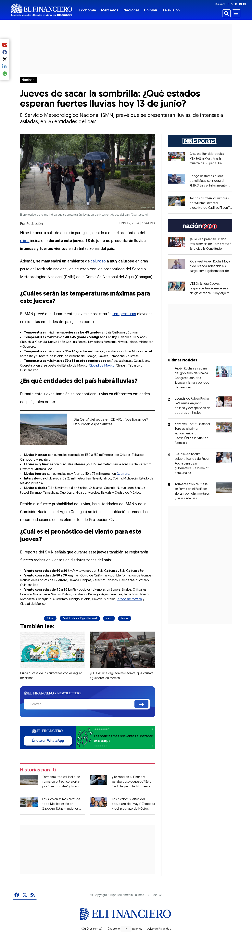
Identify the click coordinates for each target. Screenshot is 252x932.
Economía (87, 10)
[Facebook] (229, 4)
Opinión (150, 10)
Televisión (171, 10)
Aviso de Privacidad (159, 929)
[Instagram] (237, 4)
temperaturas (124, 313)
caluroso (98, 261)
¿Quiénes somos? (91, 929)
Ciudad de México (102, 365)
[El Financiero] (41, 10)
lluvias (124, 618)
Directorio (114, 929)
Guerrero (123, 474)
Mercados (109, 10)
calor (109, 618)
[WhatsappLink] (87, 737)
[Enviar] (141, 704)
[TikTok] (245, 4)
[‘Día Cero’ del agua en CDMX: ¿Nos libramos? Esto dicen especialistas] (43, 429)
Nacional (131, 10)
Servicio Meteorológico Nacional (80, 618)
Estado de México (129, 599)
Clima (50, 618)
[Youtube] (241, 4)
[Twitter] (233, 4)
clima (24, 240)
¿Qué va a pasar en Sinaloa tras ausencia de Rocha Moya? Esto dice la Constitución (210, 244)
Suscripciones (133, 929)
